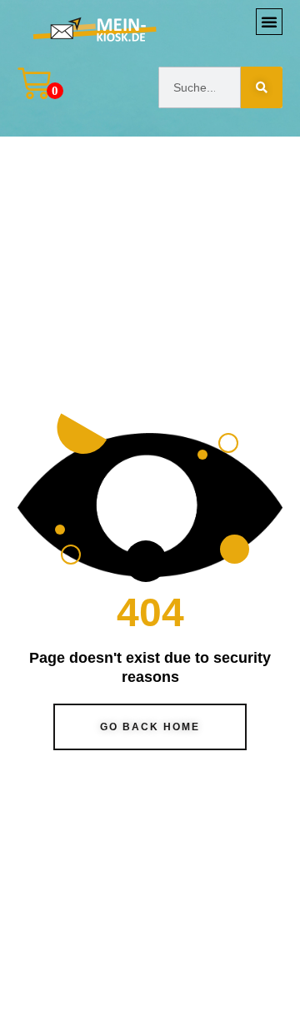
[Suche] (261, 87)
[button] (269, 21)
